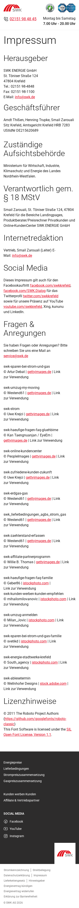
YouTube (16, 828)
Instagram (17, 836)
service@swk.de (16, 356)
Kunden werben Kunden (20, 794)
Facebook (16, 821)
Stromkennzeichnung (16, 870)
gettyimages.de (39, 372)
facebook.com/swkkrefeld (50, 285)
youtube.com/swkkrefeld (23, 307)
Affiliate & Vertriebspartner (22, 800)
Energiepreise (13, 762)
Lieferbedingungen (16, 768)
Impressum (40, 875)
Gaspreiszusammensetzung (23, 781)
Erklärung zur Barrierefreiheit (20, 896)
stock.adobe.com (53, 683)
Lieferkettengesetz (14, 880)
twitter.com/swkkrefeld (40, 296)
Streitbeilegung (41, 870)
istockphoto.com (36, 583)
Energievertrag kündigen (18, 886)
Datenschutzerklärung (17, 875)
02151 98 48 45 (23, 19)
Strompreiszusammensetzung (24, 775)
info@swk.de (25, 97)
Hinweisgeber (37, 880)
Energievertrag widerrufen (19, 891)
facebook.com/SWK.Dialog (25, 291)
